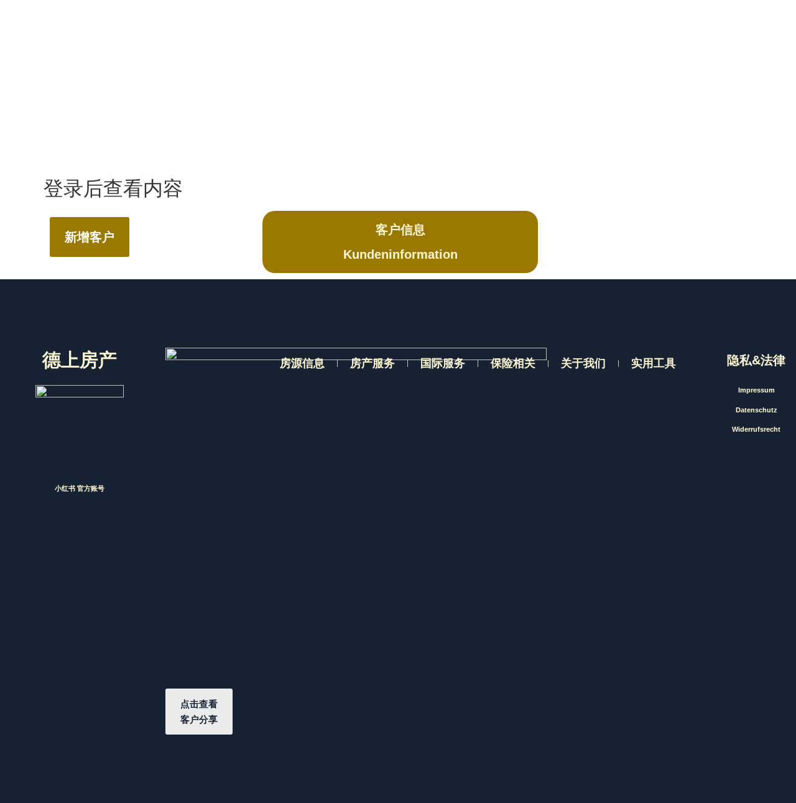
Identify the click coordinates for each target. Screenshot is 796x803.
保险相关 (513, 363)
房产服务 (372, 363)
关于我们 (583, 363)
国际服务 (442, 363)
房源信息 (302, 363)
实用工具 (653, 363)
